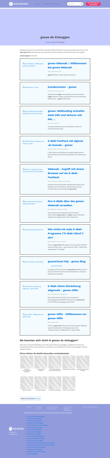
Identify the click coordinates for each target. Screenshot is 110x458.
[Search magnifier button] (82, 4)
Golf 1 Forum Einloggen (34, 421)
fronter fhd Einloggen (34, 429)
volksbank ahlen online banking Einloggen (41, 445)
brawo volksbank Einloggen (36, 438)
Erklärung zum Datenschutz (52, 407)
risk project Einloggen (34, 432)
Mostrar (37, 398)
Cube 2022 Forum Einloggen (36, 447)
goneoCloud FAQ (56, 266)
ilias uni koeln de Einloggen (36, 416)
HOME (37, 3)
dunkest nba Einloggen (34, 449)
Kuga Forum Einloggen (34, 418)
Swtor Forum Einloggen (34, 427)
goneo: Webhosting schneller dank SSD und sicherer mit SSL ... (66, 115)
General (48, 42)
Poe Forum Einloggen (34, 434)
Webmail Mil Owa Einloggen (36, 451)
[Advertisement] (55, 21)
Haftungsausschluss (91, 407)
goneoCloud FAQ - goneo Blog (67, 261)
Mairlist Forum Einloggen (35, 423)
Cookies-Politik (39, 407)
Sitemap (29, 407)
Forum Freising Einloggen (35, 436)
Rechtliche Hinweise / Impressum (68, 408)
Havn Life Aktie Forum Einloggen (37, 425)
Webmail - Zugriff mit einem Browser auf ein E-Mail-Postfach (66, 173)
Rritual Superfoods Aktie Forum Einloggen (41, 443)
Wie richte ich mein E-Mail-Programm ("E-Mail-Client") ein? (65, 233)
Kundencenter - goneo (62, 86)
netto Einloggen (32, 454)
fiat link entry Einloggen (35, 440)
